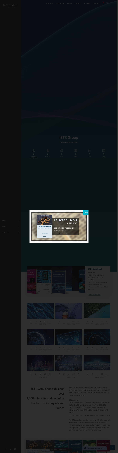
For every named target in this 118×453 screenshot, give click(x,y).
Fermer (86, 212)
